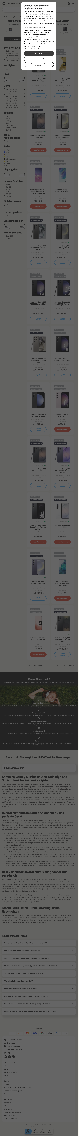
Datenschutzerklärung (31, 48)
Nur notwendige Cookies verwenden (39, 64)
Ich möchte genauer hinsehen (39, 59)
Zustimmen (38, 53)
